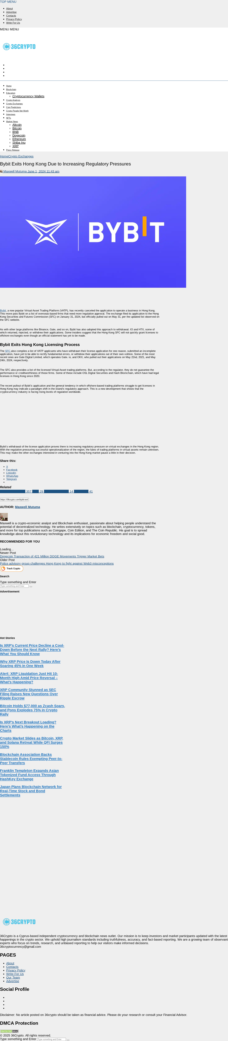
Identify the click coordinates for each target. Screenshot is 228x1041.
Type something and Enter (18, 582)
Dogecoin (18, 135)
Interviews (10, 114)
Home (8, 86)
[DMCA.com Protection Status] (9, 1032)
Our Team (13, 977)
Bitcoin (17, 128)
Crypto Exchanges (14, 104)
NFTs (8, 118)
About (9, 8)
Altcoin (17, 124)
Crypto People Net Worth (17, 111)
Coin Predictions (13, 107)
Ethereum (19, 139)
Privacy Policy (14, 19)
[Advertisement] (80, 416)
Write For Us (13, 23)
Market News (12, 121)
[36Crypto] (19, 56)
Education (10, 93)
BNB (15, 132)
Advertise (11, 12)
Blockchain (11, 89)
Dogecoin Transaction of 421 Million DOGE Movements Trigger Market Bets (52, 556)
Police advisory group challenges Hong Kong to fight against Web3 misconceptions (57, 563)
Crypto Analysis (13, 100)
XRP (15, 146)
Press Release (12, 150)
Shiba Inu (18, 142)
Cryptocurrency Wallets (28, 96)
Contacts (11, 15)
